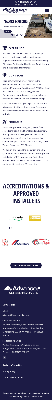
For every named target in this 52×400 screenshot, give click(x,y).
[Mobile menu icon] (47, 10)
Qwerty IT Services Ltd (33, 396)
